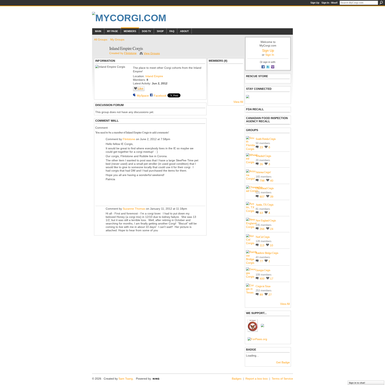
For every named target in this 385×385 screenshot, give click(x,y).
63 (262, 212)
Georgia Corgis (263, 270)
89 (262, 294)
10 (271, 245)
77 (262, 261)
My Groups (117, 39)
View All (238, 101)
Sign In (269, 54)
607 (262, 196)
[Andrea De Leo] (215, 94)
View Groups (152, 53)
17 (271, 278)
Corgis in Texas (263, 286)
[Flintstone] (100, 56)
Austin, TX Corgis (264, 204)
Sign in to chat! (357, 383)
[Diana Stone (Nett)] (215, 84)
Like (140, 88)
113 (262, 245)
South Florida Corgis (266, 139)
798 (262, 180)
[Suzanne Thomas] (226, 84)
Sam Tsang (126, 378)
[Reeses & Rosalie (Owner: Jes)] (236, 84)
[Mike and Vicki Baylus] (236, 73)
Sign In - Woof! (329, 2)
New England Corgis (266, 220)
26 (262, 164)
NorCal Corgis (263, 237)
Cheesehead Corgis (265, 188)
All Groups (100, 39)
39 (271, 196)
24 (271, 228)
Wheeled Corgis (263, 156)
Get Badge (283, 362)
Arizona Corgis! (263, 172)
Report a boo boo (256, 378)
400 (262, 278)
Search (381, 2)
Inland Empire (154, 76)
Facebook (160, 95)
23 (262, 147)
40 (271, 180)
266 (262, 228)
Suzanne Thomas (134, 208)
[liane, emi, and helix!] (215, 73)
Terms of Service (282, 378)
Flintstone (130, 53)
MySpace (143, 95)
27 (270, 294)
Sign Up (314, 2)
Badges (236, 378)
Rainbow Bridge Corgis (267, 253)
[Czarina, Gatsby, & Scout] (226, 73)
